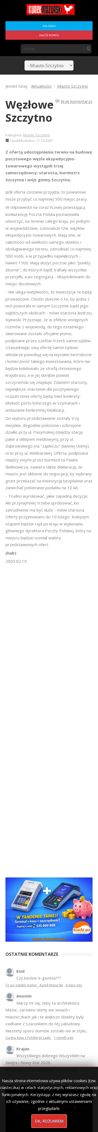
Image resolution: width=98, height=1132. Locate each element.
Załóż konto (49, 35)
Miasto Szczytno (36, 135)
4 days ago (73, 985)
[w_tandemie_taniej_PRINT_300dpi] (49, 909)
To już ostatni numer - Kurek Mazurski (34, 985)
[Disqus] (49, 641)
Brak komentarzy (77, 101)
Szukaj (88, 48)
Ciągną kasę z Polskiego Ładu (28, 1037)
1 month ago (64, 1037)
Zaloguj (49, 26)
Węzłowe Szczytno (29, 111)
